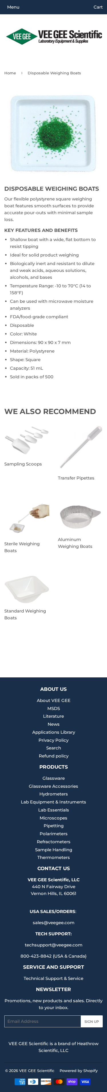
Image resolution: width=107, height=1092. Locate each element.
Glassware (54, 778)
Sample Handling (53, 849)
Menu (13, 7)
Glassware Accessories (53, 786)
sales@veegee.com (53, 922)
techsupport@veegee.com (53, 945)
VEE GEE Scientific (36, 1070)
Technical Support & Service (53, 978)
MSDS (53, 708)
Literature (53, 716)
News (54, 724)
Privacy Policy (53, 740)
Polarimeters (54, 833)
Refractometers (53, 841)
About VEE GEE (53, 700)
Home (10, 73)
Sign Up (91, 1021)
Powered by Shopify (79, 1070)
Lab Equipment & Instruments (53, 802)
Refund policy (53, 756)
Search (53, 748)
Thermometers (53, 857)
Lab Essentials (53, 810)
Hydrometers (53, 794)
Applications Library (53, 732)
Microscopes (53, 818)
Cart (98, 7)
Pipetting (54, 825)
